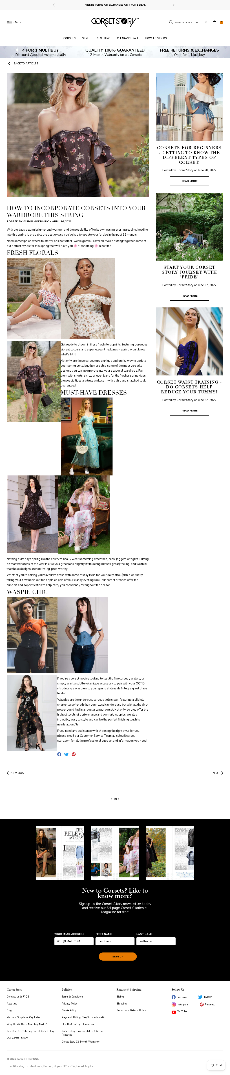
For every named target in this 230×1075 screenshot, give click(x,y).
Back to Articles (25, 63)
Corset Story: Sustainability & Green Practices (82, 1033)
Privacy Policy (69, 1003)
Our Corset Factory (17, 1038)
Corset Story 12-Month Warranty (81, 1041)
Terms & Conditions (72, 996)
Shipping (122, 1003)
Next (173, 5)
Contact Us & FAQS (18, 996)
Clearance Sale (128, 38)
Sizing (120, 996)
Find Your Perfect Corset (115, 5)
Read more (189, 181)
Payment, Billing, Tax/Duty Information (84, 1017)
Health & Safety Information (78, 1024)
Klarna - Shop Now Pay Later (23, 1017)
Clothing (103, 38)
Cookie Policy (69, 1010)
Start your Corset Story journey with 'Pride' (189, 272)
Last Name (144, 934)
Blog (9, 1010)
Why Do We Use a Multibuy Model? (27, 1024)
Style (86, 38)
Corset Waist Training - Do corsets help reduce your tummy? (189, 387)
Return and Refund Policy (131, 1010)
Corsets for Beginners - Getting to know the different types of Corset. (189, 155)
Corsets (69, 38)
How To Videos (156, 38)
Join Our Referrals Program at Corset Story (30, 1031)
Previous (54, 5)
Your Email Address (69, 934)
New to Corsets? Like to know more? (115, 893)
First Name (103, 934)
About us (12, 1003)
